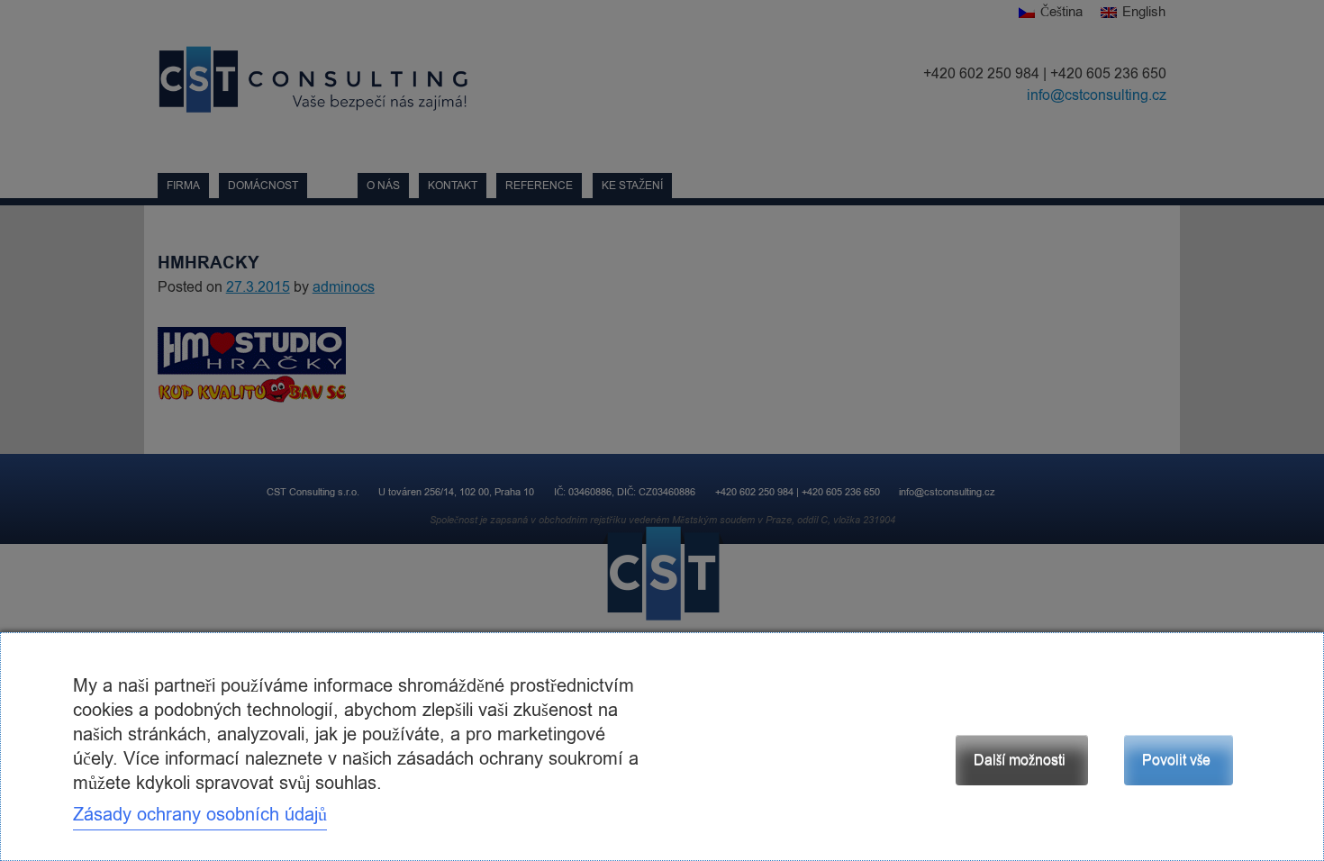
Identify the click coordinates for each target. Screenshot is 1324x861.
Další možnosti (1020, 760)
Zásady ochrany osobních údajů (200, 814)
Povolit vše (1176, 760)
